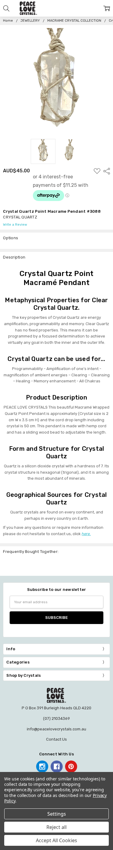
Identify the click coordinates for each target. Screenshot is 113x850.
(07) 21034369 (56, 718)
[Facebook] (57, 767)
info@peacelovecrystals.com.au (56, 729)
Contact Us (56, 739)
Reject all (56, 827)
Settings (56, 814)
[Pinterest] (71, 767)
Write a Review (15, 225)
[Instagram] (42, 767)
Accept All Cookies (56, 840)
